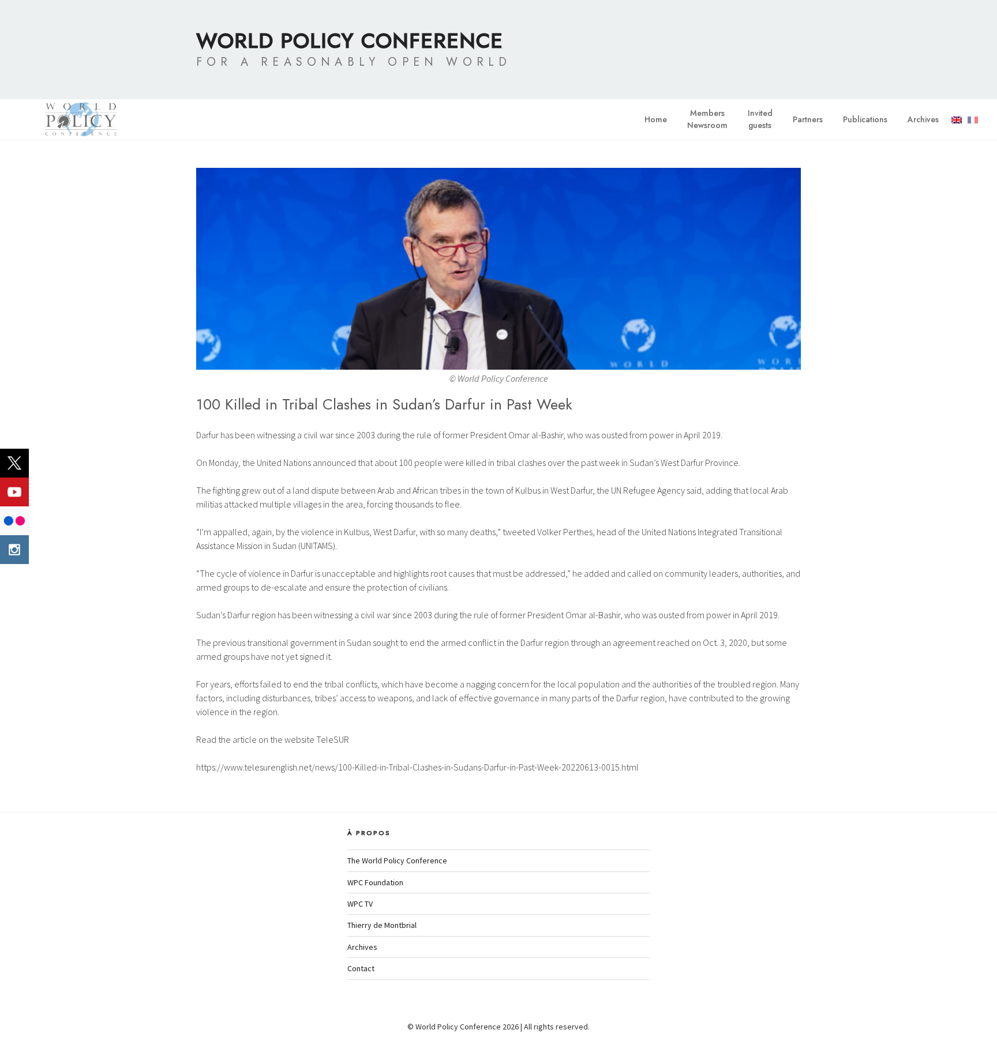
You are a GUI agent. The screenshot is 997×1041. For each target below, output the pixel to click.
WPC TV (360, 904)
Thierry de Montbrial (382, 925)
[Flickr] (14, 520)
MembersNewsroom (707, 119)
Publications (865, 119)
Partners (808, 119)
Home (655, 119)
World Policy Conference (349, 40)
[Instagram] (14, 549)
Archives (923, 119)
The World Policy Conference (397, 860)
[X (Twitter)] (14, 463)
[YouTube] (14, 492)
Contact (360, 968)
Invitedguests (760, 119)
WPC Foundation (375, 882)
